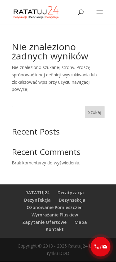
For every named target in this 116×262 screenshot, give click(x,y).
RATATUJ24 (37, 192)
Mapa (81, 222)
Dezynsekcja (72, 200)
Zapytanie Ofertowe (44, 222)
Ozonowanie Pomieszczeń (55, 207)
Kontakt (55, 229)
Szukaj (94, 112)
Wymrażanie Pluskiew (55, 215)
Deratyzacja (71, 192)
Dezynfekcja (37, 200)
